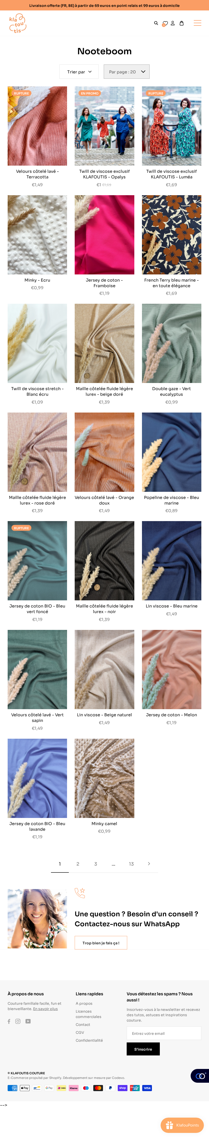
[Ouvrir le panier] (182, 23)
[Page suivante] (149, 864)
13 (131, 863)
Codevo (118, 1077)
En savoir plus (45, 1008)
